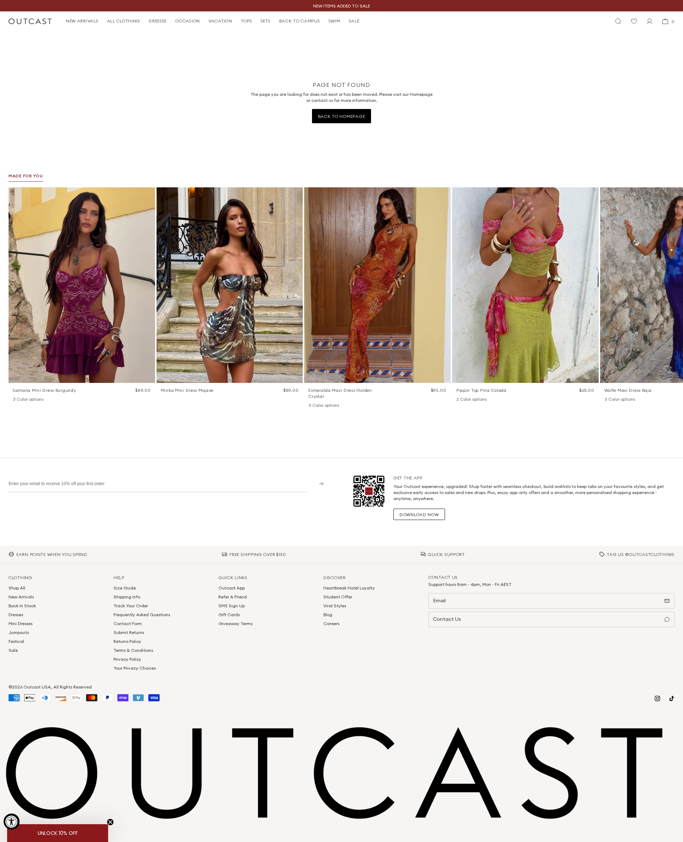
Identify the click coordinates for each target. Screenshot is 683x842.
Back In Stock (22, 605)
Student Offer (337, 596)
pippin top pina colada (481, 390)
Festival (16, 641)
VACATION (220, 21)
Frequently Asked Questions (141, 614)
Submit (319, 483)
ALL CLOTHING (124, 21)
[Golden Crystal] (330, 405)
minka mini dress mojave (187, 390)
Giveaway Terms (235, 623)
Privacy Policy (127, 659)
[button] (147, 195)
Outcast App (231, 588)
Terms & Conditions (133, 650)
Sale (13, 650)
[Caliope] (312, 405)
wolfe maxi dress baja (628, 390)
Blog (327, 614)
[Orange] (25, 399)
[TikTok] (671, 698)
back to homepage (341, 116)
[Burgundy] (16, 399)
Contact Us (447, 619)
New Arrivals (21, 596)
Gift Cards (229, 614)
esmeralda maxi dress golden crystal (340, 393)
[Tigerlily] (469, 399)
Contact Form (127, 623)
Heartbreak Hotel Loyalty (349, 588)
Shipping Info (126, 596)
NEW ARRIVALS (82, 21)
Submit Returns (128, 632)
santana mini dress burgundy (44, 390)
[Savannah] (617, 399)
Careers (331, 623)
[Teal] (34, 399)
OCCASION (187, 21)
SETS (266, 21)
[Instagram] (657, 698)
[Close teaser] (110, 822)
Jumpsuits (19, 632)
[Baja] (607, 399)
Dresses (16, 614)
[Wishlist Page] (633, 21)
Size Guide (124, 588)
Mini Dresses (20, 623)
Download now (419, 514)
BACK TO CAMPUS (299, 21)
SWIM (334, 21)
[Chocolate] (321, 405)
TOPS (246, 21)
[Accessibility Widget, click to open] (12, 822)
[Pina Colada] (460, 399)
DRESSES (158, 21)
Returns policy (127, 641)
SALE (354, 21)
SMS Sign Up (231, 605)
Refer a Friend (232, 596)
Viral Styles (334, 605)
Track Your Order (130, 605)
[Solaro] (626, 399)
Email (439, 600)
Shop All (17, 588)
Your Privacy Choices (134, 668)
